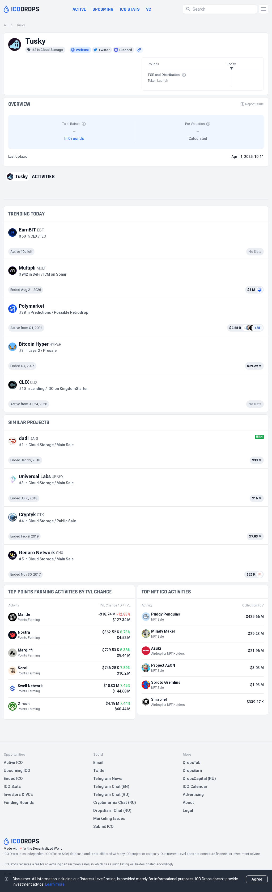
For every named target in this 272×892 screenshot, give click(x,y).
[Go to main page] (21, 9)
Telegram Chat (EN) (111, 786)
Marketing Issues (109, 818)
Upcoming (102, 9)
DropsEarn (192, 770)
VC (148, 9)
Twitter (99, 770)
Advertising (193, 794)
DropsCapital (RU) (199, 778)
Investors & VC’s (18, 794)
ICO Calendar (195, 786)
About (188, 802)
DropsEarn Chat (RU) (112, 810)
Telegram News (107, 778)
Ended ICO (13, 778)
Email (98, 762)
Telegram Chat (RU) (111, 794)
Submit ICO (103, 826)
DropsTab (192, 762)
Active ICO (13, 762)
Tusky (20, 25)
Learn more (55, 884)
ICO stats (130, 9)
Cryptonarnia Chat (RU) (114, 802)
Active (79, 9)
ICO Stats (12, 786)
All (5, 25)
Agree (257, 879)
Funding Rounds (19, 802)
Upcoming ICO (17, 770)
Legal (188, 810)
